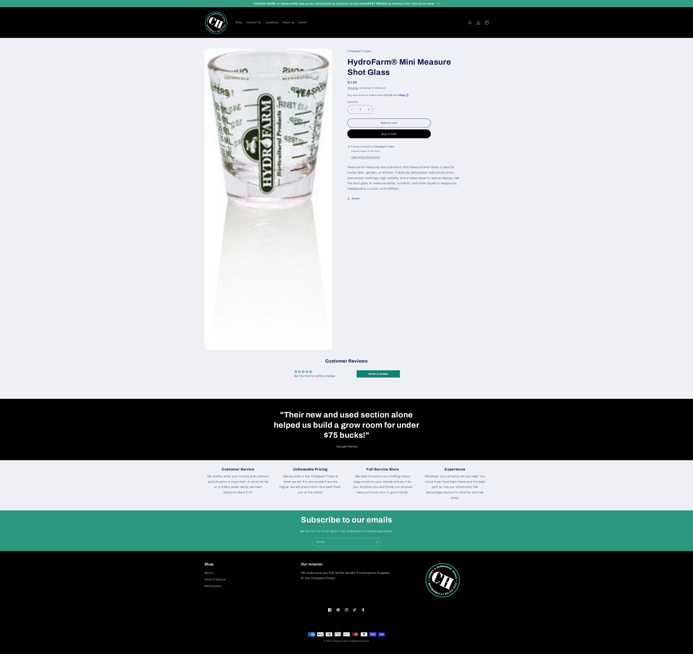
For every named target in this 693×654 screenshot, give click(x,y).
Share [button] (355, 198)
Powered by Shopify (359, 641)
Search (209, 573)
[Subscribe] (376, 542)
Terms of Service (215, 579)
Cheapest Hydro (340, 641)
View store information (365, 157)
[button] (470, 22)
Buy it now (389, 133)
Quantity (352, 102)
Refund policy (213, 586)
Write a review (378, 373)
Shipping (352, 88)
